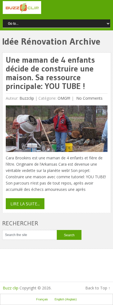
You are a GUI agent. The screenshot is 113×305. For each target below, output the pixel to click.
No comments (89, 98)
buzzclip (26, 98)
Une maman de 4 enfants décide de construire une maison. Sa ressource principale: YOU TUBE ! (50, 73)
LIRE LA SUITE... (25, 203)
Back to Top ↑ (97, 287)
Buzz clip (10, 287)
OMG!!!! (64, 98)
